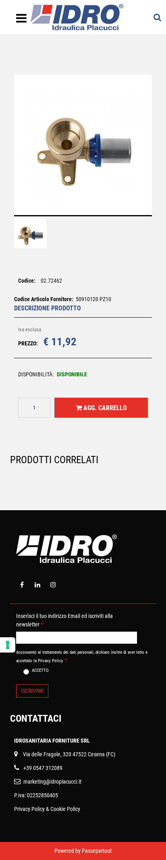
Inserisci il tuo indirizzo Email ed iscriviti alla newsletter (64, 620)
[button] (83, 150)
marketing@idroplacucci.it (52, 781)
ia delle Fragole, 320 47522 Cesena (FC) (70, 754)
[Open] (21, 20)
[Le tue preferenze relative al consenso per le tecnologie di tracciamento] (7, 645)
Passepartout (97, 851)
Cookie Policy (65, 809)
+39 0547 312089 (42, 768)
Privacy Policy (29, 809)
